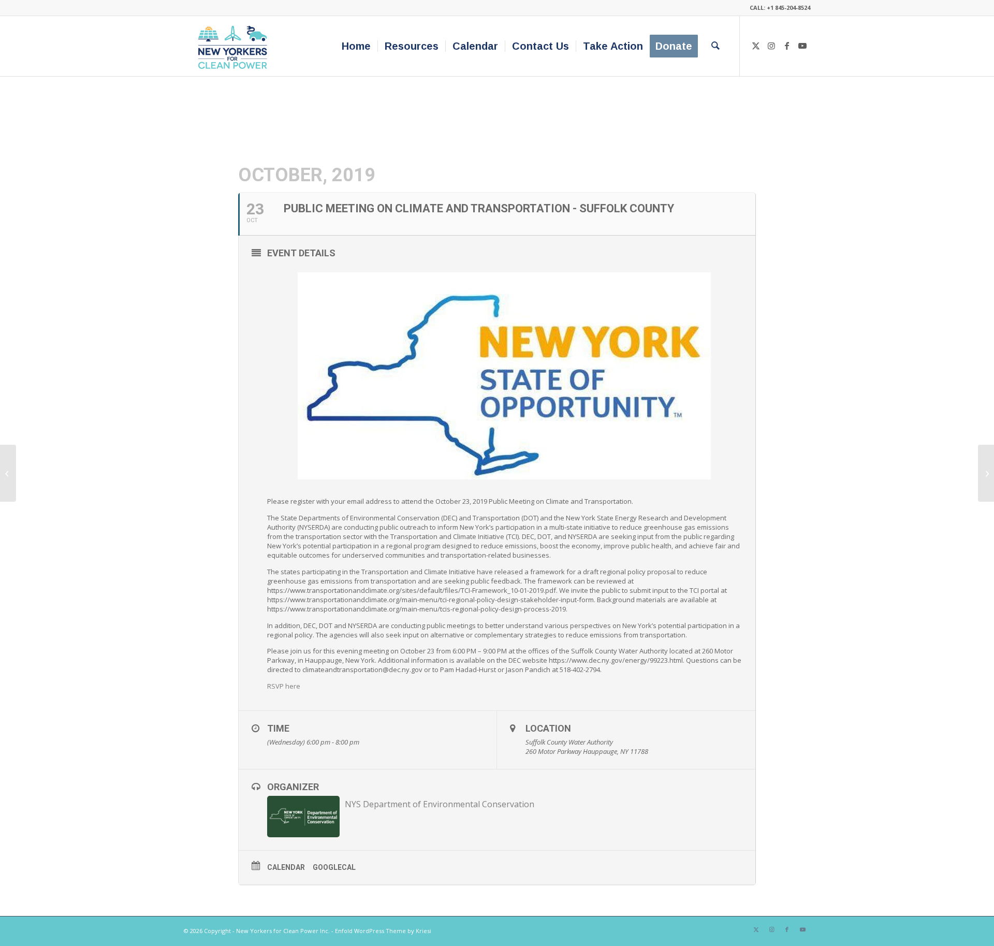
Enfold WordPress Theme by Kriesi (383, 931)
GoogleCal (334, 867)
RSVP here (283, 686)
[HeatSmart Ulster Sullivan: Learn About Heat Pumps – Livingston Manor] (8, 473)
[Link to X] (756, 45)
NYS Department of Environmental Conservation (439, 804)
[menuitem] (356, 46)
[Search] (715, 46)
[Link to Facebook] (787, 45)
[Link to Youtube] (802, 45)
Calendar (286, 867)
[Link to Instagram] (771, 45)
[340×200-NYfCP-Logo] (235, 46)
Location (548, 728)
